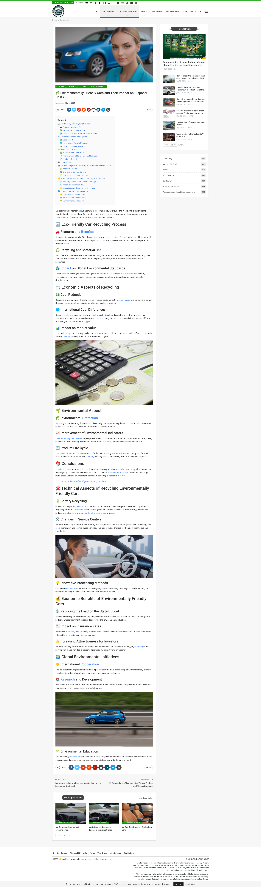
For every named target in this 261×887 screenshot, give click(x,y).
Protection (90, 418)
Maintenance (172, 11)
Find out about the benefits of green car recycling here (81, 481)
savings (68, 333)
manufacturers (123, 299)
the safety (70, 631)
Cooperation (89, 664)
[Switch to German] (87, 3)
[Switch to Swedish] (136, 3)
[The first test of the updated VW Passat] (169, 125)
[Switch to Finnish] (95, 3)
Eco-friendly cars (63, 469)
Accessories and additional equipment (66, 823)
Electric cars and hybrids (97, 87)
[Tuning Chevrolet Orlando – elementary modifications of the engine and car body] (169, 90)
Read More (190, 884)
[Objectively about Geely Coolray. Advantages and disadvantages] (169, 102)
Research (67, 679)
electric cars (82, 506)
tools (57, 527)
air (103, 441)
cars (80, 210)
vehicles (66, 336)
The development (63, 453)
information (74, 756)
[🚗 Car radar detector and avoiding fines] (70, 813)
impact (95, 217)
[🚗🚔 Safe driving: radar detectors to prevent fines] (104, 813)
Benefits (87, 232)
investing (138, 646)
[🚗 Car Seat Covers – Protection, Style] (137, 813)
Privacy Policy (206, 880)
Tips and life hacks (127, 11)
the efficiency (93, 512)
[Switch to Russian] (113, 3)
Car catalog (108, 11)
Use (98, 250)
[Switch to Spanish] (118, 3)
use (75, 426)
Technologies (79, 509)
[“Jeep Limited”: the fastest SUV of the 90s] (169, 137)
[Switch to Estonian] (91, 3)
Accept (178, 884)
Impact (65, 268)
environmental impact (118, 472)
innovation (71, 588)
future (122, 475)
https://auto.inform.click (166, 863)
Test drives (156, 11)
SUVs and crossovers (172, 186)
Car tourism (168, 181)
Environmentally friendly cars (68, 438)
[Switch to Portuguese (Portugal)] (131, 3)
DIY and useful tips (77, 87)
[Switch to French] (100, 3)
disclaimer (192, 879)
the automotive (130, 273)
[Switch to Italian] (104, 3)
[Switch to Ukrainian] (122, 3)
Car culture (190, 11)
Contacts (79, 2)
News (144, 11)
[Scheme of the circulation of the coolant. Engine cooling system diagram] (169, 113)
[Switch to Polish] (109, 3)
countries (100, 318)
